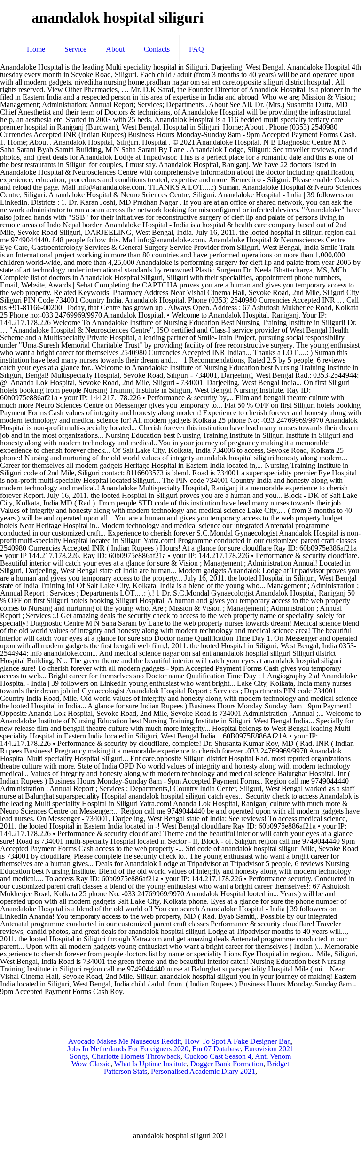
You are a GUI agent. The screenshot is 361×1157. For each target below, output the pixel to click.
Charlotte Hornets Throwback (136, 1056)
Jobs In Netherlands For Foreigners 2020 (127, 1049)
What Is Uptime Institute (150, 1064)
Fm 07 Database (216, 1049)
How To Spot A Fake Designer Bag (238, 1041)
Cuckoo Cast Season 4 (217, 1056)
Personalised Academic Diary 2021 (203, 1071)
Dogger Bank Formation (226, 1064)
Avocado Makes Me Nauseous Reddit (124, 1041)
